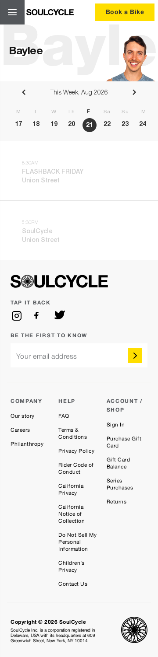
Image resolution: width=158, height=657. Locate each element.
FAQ (63, 416)
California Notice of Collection (71, 514)
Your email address (46, 356)
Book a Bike (125, 11)
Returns (117, 502)
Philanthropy (27, 444)
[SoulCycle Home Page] (50, 12)
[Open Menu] (12, 12)
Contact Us (72, 584)
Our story (23, 416)
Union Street (41, 181)
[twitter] (59, 316)
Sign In (116, 425)
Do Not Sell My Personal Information (77, 542)
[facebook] (38, 316)
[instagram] (16, 316)
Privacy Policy (76, 451)
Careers (20, 430)
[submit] (135, 355)
